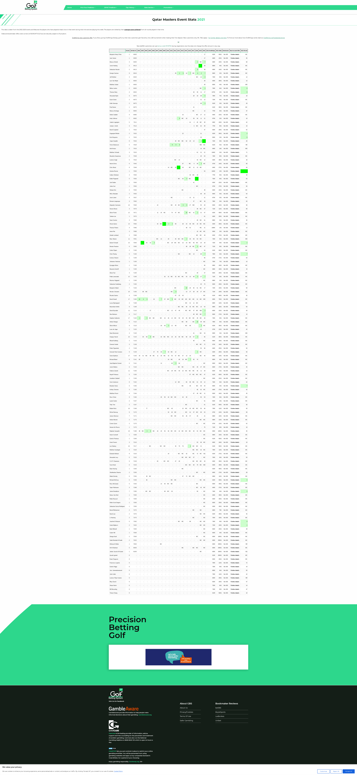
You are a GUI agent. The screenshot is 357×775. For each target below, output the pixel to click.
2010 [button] (168, 50)
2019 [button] (200, 50)
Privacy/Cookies (186, 712)
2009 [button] (164, 50)
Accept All (348, 771)
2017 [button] (193, 50)
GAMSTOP (112, 751)
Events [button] (128, 50)
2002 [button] (139, 50)
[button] (117, 51)
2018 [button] (196, 50)
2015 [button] (186, 50)
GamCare (112, 733)
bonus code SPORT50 (164, 46)
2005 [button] (149, 50)
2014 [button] (182, 50)
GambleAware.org (145, 715)
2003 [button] (142, 50)
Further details (235, 54)
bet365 (218, 708)
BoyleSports (220, 712)
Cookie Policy (118, 771)
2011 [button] (171, 50)
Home (69, 7)
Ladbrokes (219, 716)
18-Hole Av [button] (133, 50)
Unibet (218, 721)
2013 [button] (178, 50)
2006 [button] (153, 50)
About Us (184, 708)
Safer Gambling (186, 721)
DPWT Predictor (110, 7)
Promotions (168, 7)
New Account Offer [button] (235, 50)
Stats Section (149, 7)
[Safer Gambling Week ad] (178, 657)
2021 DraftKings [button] (210, 50)
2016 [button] (189, 50)
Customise (323, 771)
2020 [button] (204, 50)
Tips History (130, 7)
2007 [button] (157, 50)
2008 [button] (160, 50)
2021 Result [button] (244, 50)
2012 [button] (175, 50)
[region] (178, 769)
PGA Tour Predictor (87, 7)
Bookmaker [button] (226, 50)
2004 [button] (146, 50)
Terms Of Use (185, 716)
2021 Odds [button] (219, 50)
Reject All (336, 771)
